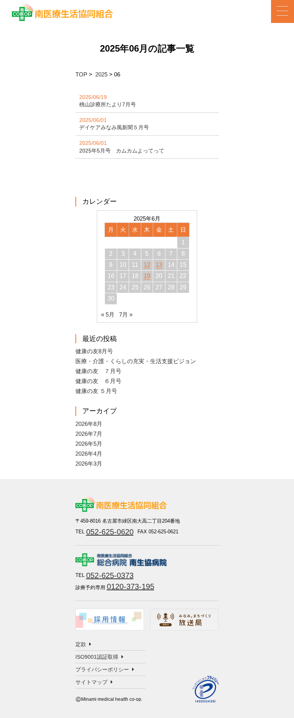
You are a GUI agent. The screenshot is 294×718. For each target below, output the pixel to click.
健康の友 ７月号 (98, 371)
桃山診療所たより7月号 (107, 104)
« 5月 (107, 314)
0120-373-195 (130, 586)
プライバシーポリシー (102, 669)
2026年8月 (88, 424)
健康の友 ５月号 (96, 391)
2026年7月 (88, 433)
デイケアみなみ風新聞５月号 (114, 127)
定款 (80, 644)
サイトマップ (91, 682)
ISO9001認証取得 (96, 657)
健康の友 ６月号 (98, 381)
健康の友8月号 (94, 351)
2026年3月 (88, 463)
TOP (81, 74)
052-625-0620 (110, 532)
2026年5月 (88, 443)
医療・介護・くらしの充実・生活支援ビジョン (135, 361)
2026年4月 (88, 453)
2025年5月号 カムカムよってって (121, 151)
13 (158, 265)
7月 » (125, 314)
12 (147, 265)
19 (147, 276)
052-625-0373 (110, 575)
